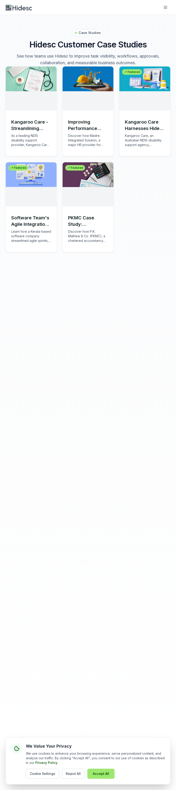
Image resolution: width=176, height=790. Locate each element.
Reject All (73, 774)
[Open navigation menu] (165, 7)
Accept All (101, 774)
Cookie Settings (42, 774)
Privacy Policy (46, 763)
